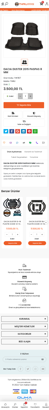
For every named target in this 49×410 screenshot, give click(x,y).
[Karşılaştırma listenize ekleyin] (24, 142)
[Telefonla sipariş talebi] (37, 142)
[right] (46, 222)
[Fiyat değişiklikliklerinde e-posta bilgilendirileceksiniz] (31, 142)
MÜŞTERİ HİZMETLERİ (25, 326)
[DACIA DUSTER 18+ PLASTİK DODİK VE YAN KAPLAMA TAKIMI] (36, 208)
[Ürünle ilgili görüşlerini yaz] (18, 142)
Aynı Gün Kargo (17, 10)
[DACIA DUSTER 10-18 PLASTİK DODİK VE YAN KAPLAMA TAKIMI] (12, 208)
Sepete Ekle (25, 105)
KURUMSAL (24, 318)
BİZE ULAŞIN (24, 341)
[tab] (14, 151)
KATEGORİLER (24, 333)
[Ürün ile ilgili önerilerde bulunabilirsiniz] (44, 142)
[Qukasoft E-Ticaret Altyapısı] (24, 398)
